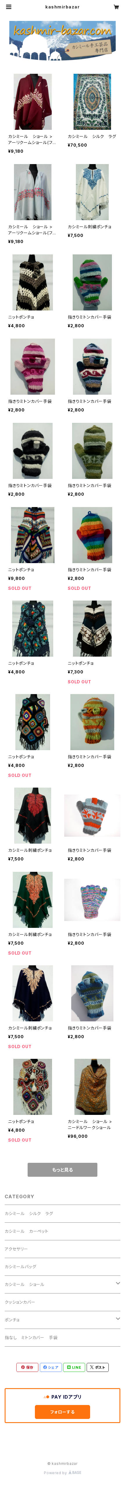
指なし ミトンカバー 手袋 (31, 1337)
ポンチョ (12, 1319)
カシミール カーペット (27, 1231)
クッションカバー (20, 1302)
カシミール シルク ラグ (29, 1213)
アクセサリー (16, 1248)
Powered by (56, 1473)
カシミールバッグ (20, 1266)
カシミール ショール (24, 1284)
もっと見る (62, 1170)
